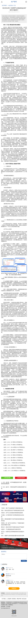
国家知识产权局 (15, 594)
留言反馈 (24, 598)
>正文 (14, 5)
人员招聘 (9, 598)
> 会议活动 (10, 5)
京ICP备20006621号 (5, 608)
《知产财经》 (4, 5)
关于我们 (4, 598)
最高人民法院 (19, 593)
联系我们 (14, 598)
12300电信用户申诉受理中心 (11, 603)
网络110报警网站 (9, 604)
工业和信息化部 (13, 593)
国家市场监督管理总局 (7, 594)
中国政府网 (8, 593)
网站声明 (19, 598)
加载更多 (14, 588)
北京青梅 (8, 606)
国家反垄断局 (20, 594)
